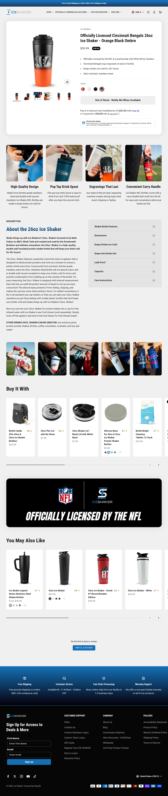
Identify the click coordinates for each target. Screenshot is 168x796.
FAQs (67, 722)
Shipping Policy (151, 737)
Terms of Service (151, 742)
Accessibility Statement (155, 722)
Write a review (84, 648)
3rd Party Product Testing (116, 748)
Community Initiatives (114, 732)
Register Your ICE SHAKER (77, 748)
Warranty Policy (72, 758)
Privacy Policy (150, 727)
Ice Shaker (85, 29)
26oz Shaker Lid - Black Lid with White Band (82, 434)
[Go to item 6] (69, 96)
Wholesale (108, 742)
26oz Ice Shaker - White (140, 590)
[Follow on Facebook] (8, 776)
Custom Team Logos (74, 737)
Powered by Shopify (32, 786)
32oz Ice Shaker (57, 590)
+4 (64, 598)
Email (10, 749)
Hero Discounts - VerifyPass (117, 737)
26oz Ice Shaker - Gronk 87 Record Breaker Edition (100, 594)
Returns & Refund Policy (155, 732)
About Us (107, 722)
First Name (13, 738)
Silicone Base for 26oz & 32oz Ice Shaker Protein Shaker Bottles (112, 437)
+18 (120, 452)
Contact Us (69, 727)
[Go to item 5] (59, 96)
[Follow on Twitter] (15, 776)
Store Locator (71, 753)
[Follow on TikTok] (35, 776)
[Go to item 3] (38, 96)
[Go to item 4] (48, 96)
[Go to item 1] (17, 96)
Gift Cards (69, 742)
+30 (24, 605)
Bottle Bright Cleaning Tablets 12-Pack (144, 434)
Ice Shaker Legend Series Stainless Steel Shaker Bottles (20, 594)
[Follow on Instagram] (21, 776)
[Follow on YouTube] (28, 776)
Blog (105, 727)
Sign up (29, 761)
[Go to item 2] (27, 96)
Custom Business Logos (76, 732)
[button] (117, 114)
